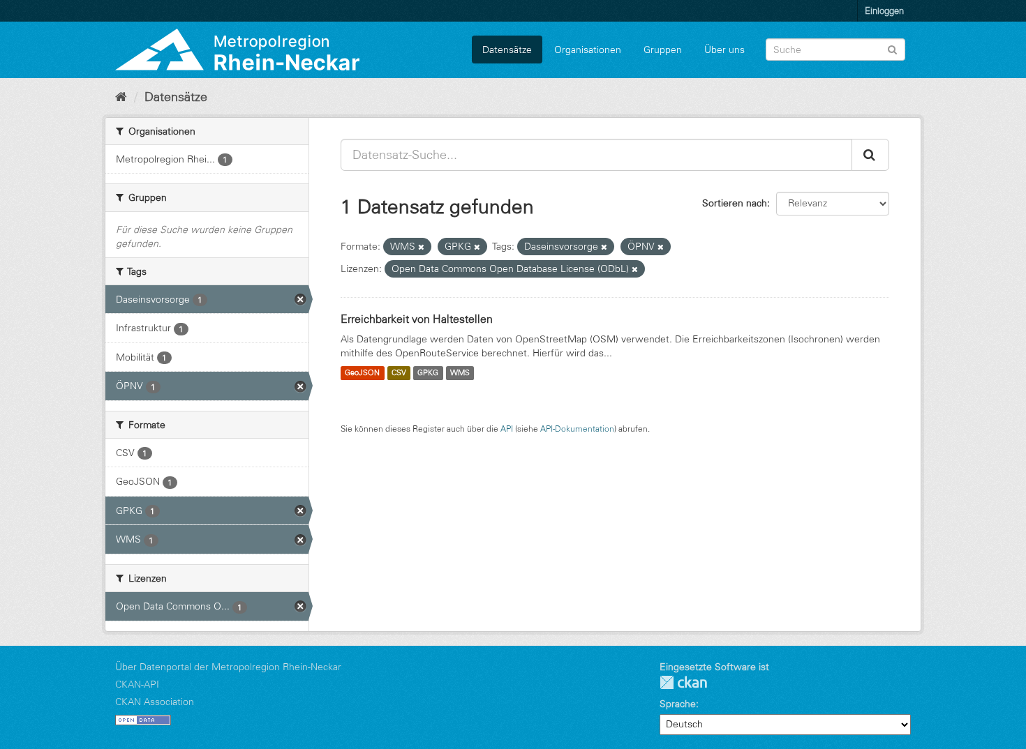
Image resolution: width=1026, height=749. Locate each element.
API (506, 428)
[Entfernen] (421, 247)
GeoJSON (362, 373)
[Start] (121, 97)
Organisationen (587, 49)
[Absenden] (892, 48)
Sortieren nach (734, 203)
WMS (460, 373)
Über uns (724, 49)
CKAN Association (154, 701)
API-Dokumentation (577, 428)
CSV (399, 373)
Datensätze (507, 49)
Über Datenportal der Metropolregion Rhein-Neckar (228, 666)
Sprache (678, 703)
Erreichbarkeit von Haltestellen (417, 319)
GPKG (427, 373)
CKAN (683, 682)
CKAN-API (137, 684)
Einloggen (884, 10)
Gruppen (663, 49)
